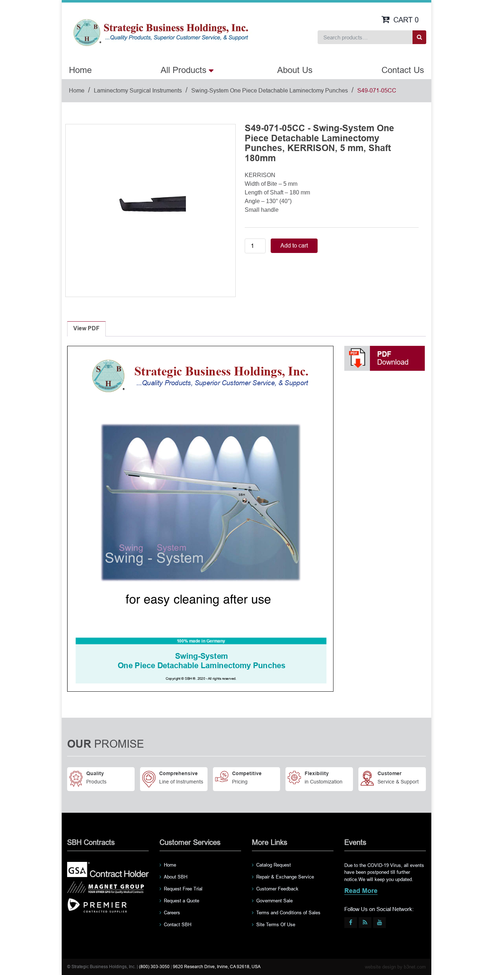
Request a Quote (181, 900)
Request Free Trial (183, 889)
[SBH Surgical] (160, 31)
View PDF (86, 328)
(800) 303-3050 (154, 966)
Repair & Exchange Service (285, 877)
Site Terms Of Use (275, 924)
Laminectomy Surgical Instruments (138, 90)
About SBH (175, 877)
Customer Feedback (277, 889)
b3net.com (415, 967)
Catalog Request (273, 865)
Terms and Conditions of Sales (288, 912)
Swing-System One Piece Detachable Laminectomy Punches (269, 90)
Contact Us (402, 70)
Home (80, 70)
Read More (361, 891)
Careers (172, 912)
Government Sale (274, 900)
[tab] (86, 328)
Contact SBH (177, 924)
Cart (406, 20)
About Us (295, 70)
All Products (183, 70)
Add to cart (294, 245)
